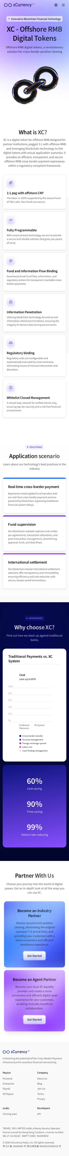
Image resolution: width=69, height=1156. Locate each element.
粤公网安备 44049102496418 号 (44, 1146)
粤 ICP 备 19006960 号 (14, 1146)
